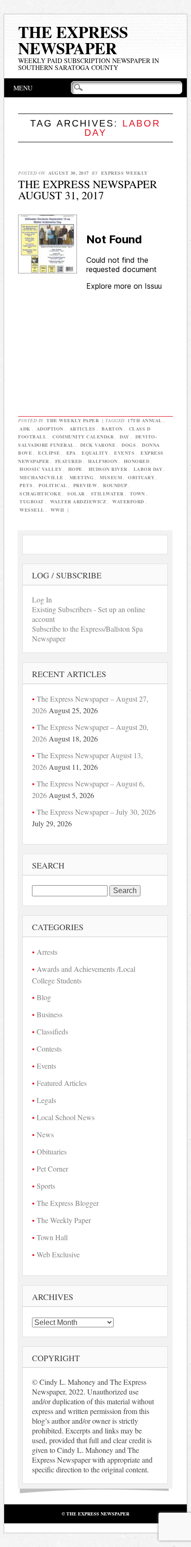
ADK (25, 428)
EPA (71, 453)
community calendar (83, 436)
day (124, 436)
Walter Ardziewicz (78, 501)
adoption (50, 428)
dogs (128, 445)
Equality (95, 453)
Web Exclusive (58, 1254)
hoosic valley (40, 469)
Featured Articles (62, 1083)
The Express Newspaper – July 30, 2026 (96, 812)
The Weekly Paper (72, 420)
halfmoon (103, 461)
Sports (46, 1186)
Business (50, 1014)
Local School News (66, 1117)
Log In (42, 599)
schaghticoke (40, 493)
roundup (115, 485)
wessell (32, 510)
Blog (44, 997)
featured (68, 461)
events (124, 453)
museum (111, 477)
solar (76, 493)
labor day (148, 469)
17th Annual (144, 420)
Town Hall (52, 1237)
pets (25, 485)
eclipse (49, 453)
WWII (57, 510)
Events (46, 1066)
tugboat (31, 501)
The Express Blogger (68, 1203)
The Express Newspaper (73, 40)
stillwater (107, 493)
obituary (141, 477)
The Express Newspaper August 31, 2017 (87, 190)
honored (137, 461)
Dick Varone (98, 445)
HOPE (75, 469)
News (45, 1134)
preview (85, 485)
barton (112, 428)
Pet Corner (52, 1168)
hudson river (108, 469)
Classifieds (52, 1031)
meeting (82, 477)
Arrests (47, 952)
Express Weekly (124, 173)
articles (83, 428)
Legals (46, 1100)
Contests (49, 1048)
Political (52, 485)
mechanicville (41, 477)
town (137, 493)
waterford (128, 501)
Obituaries (52, 1151)
